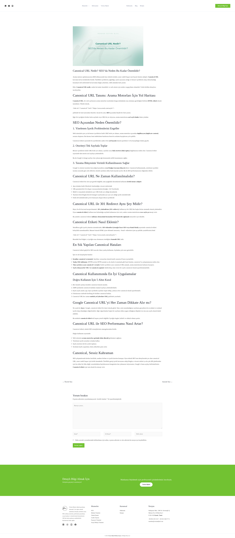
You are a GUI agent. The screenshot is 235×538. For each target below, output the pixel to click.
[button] (222, 6)
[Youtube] (12, 6)
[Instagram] (9, 6)
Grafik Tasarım (95, 517)
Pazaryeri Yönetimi (96, 520)
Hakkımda (129, 6)
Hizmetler (85, 6)
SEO (92, 510)
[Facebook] (75, 525)
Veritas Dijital (105, 6)
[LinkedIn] (5, 6)
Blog (136, 6)
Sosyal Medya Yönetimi (97, 522)
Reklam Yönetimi (95, 513)
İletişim (142, 6)
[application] (88, 6)
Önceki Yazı (67, 382)
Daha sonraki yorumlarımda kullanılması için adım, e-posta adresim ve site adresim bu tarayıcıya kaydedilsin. (111, 440)
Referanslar (95, 6)
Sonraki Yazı (167, 382)
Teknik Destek (95, 515)
